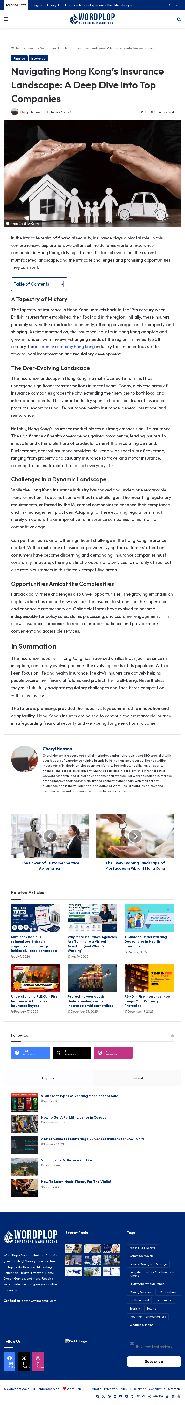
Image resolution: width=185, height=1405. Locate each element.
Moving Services (140, 1292)
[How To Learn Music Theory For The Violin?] (24, 1188)
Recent (137, 1078)
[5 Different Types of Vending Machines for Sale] (24, 1102)
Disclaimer (138, 1389)
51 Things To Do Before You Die (66, 1160)
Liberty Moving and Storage (148, 1264)
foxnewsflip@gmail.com (39, 1301)
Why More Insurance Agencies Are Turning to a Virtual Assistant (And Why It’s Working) (92, 944)
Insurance (38, 58)
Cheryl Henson (30, 112)
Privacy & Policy (115, 1389)
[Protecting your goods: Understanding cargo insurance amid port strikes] (92, 978)
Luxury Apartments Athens (148, 1284)
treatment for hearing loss (148, 1316)
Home (18, 48)
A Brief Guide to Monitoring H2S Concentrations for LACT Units (93, 1139)
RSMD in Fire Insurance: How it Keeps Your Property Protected (149, 1001)
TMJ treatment (168, 1292)
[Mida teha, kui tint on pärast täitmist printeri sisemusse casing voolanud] (73, 1271)
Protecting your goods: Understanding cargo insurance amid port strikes (90, 1001)
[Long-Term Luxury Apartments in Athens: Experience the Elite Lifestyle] (92, 1248)
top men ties (164, 1300)
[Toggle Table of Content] (57, 284)
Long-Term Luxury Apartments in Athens (152, 1273)
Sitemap (174, 1389)
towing (151, 1308)
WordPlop (74, 1389)
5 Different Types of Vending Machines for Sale (79, 1096)
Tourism (135, 1308)
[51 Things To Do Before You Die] (24, 1167)
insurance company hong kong (65, 346)
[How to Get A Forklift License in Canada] (24, 1124)
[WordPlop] (92, 19)
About (96, 1389)
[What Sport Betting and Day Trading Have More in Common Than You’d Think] (73, 1259)
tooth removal (139, 1300)
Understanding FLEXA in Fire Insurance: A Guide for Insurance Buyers (34, 1001)
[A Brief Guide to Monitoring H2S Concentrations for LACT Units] (24, 1145)
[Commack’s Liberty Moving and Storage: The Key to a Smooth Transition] (73, 1248)
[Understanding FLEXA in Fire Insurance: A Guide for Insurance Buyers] (35, 978)
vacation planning (142, 1325)
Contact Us (157, 1389)
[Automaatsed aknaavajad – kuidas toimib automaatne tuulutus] (92, 1271)
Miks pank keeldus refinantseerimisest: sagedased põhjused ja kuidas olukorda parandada (34, 944)
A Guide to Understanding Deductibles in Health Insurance (146, 941)
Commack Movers (142, 1256)
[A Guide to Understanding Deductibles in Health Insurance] (149, 918)
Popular (48, 1078)
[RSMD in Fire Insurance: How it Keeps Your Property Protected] (149, 978)
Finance (31, 48)
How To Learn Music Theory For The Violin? (76, 1182)
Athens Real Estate (142, 1247)
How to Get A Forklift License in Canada (74, 1117)
